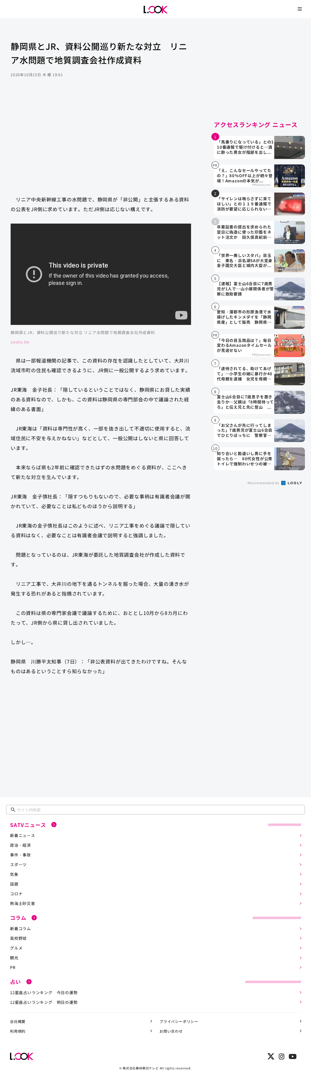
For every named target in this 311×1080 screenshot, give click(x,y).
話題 (14, 884)
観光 (14, 957)
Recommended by (264, 482)
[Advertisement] (101, 142)
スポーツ (18, 864)
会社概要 (18, 1021)
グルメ (16, 948)
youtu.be (20, 342)
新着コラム (20, 928)
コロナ (16, 893)
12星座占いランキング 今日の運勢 (44, 992)
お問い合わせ (171, 1031)
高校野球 (18, 938)
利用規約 (18, 1031)
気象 (14, 874)
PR (12, 967)
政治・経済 (20, 845)
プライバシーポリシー (178, 1021)
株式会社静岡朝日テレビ (141, 1068)
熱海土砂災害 (22, 903)
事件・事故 (20, 855)
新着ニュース (22, 835)
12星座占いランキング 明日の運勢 (44, 1002)
